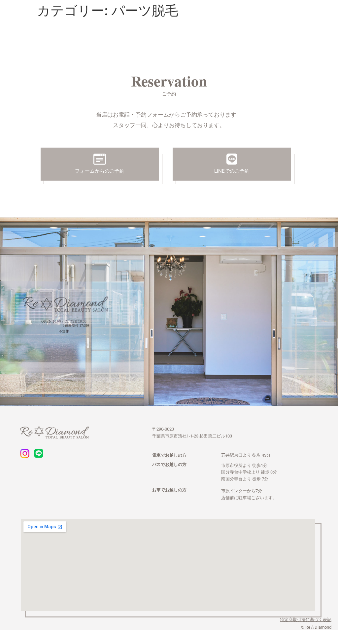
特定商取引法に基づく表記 (305, 619)
